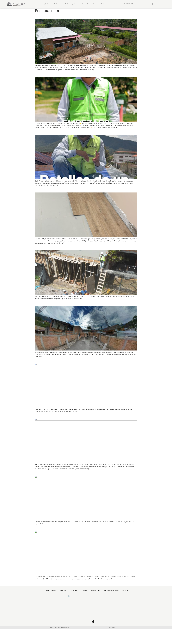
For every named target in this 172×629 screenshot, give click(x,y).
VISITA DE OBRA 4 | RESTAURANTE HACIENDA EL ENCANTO (76, 360)
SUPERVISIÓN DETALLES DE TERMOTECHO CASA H (70, 131)
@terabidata (112, 627)
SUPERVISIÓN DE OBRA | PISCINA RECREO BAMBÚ (70, 16)
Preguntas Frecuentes (93, 4)
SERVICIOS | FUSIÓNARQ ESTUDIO (59, 73)
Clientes (66, 4)
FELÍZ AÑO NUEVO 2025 (51, 415)
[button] (166, 4)
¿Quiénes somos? (49, 4)
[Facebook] (141, 4)
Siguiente (133, 583)
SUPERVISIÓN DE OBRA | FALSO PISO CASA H (66, 302)
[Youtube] (156, 4)
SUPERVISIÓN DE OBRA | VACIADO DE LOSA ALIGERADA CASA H (79, 247)
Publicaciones (81, 4)
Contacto (103, 4)
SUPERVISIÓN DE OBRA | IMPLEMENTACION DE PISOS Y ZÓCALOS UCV (84, 189)
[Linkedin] (149, 4)
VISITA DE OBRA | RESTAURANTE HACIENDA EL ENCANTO (75, 472)
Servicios (58, 4)
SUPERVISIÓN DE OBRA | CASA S (57, 528)
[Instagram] (145, 4)
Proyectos (73, 4)
